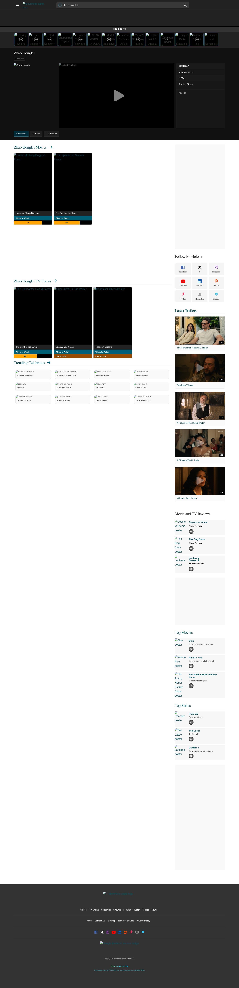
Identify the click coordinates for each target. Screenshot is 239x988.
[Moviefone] (35, 5)
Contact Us (100, 921)
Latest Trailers (186, 310)
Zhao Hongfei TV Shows (32, 281)
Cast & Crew (61, 356)
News (154, 910)
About (89, 921)
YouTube (183, 285)
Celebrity (19, 59)
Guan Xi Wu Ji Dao (65, 347)
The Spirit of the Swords (67, 213)
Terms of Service (126, 921)
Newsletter (199, 299)
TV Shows (94, 910)
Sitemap (111, 921)
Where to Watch (22, 218)
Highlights (119, 29)
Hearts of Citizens (103, 347)
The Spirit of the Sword (26, 347)
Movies (83, 910)
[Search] (185, 5)
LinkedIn (199, 285)
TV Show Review (196, 563)
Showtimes (118, 910)
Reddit (216, 285)
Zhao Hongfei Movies (30, 147)
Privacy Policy (143, 921)
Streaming (106, 910)
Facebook (183, 272)
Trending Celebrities (29, 362)
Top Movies (184, 632)
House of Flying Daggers (27, 213)
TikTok (183, 299)
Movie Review (195, 526)
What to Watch (133, 910)
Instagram (216, 272)
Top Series (183, 705)
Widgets (216, 299)
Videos (146, 910)
